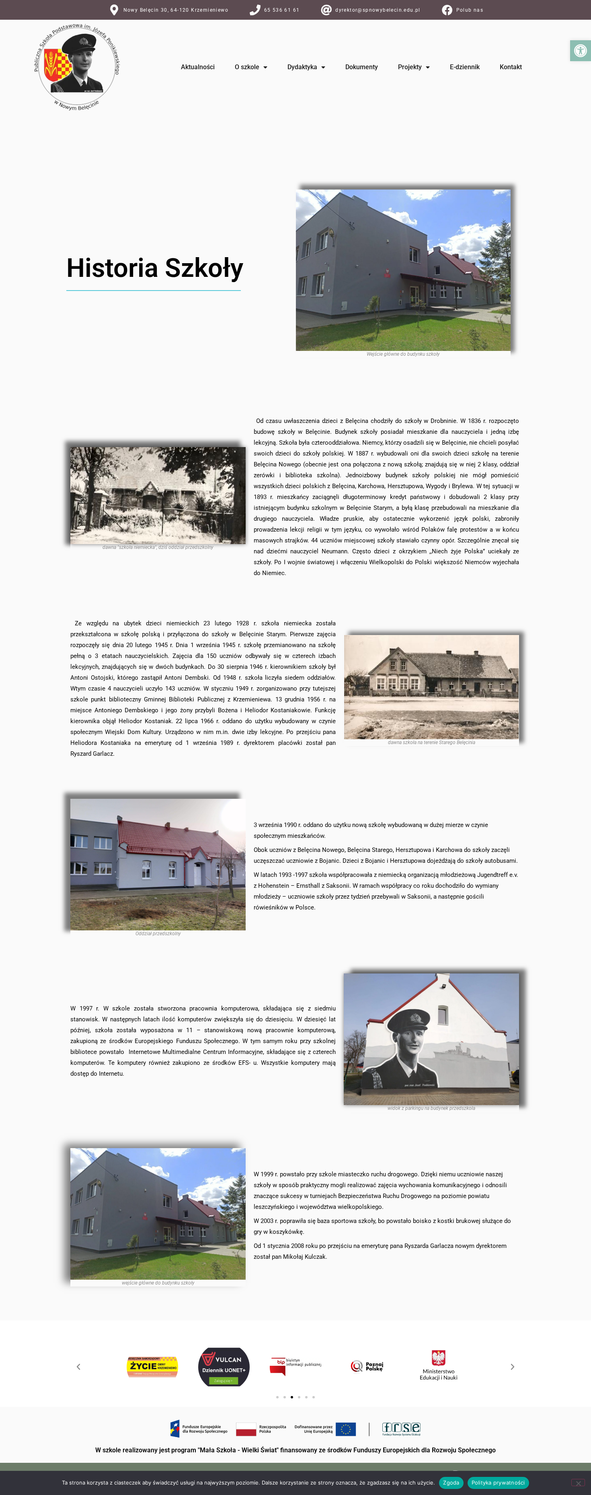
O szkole (247, 67)
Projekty (410, 67)
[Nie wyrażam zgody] (578, 1482)
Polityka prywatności (498, 1482)
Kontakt (511, 67)
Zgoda (451, 1482)
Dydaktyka (302, 67)
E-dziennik (465, 67)
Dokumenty (361, 67)
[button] (580, 50)
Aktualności (198, 67)
